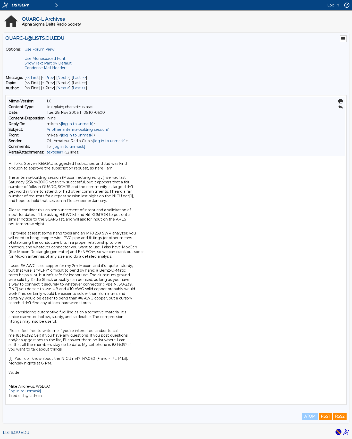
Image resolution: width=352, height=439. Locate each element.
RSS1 (325, 416)
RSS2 (340, 416)
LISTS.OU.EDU (16, 432)
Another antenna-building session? (78, 129)
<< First (32, 77)
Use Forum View (39, 49)
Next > (63, 77)
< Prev (48, 77)
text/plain (55, 152)
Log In (333, 5)
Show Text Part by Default (48, 63)
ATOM (310, 416)
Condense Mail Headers (45, 68)
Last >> (79, 77)
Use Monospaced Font (44, 58)
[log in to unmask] (77, 123)
